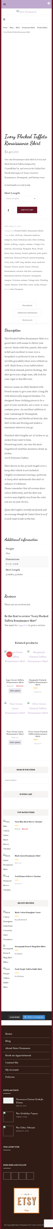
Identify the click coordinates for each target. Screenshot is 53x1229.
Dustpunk (27, 249)
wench (7, 285)
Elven (34, 249)
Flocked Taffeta (20, 231)
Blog (8, 1041)
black (15, 240)
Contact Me (11, 1062)
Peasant (8, 267)
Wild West (23, 285)
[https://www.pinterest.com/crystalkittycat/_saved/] (30, 1176)
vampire (8, 280)
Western (14, 285)
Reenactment (10, 271)
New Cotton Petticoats (25, 1127)
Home (8, 1034)
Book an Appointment (18, 1055)
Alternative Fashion (31, 235)
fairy (12, 253)
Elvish (40, 249)
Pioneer (15, 267)
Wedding (44, 280)
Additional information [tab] (27, 313)
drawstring (17, 249)
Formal (25, 253)
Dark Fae (8, 249)
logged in (23, 625)
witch (30, 285)
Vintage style (33, 280)
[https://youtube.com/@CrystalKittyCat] (22, 1176)
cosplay (22, 244)
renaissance (37, 271)
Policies (10, 1077)
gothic (44, 253)
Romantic (26, 276)
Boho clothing (38, 240)
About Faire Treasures (17, 1048)
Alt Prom (19, 235)
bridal (7, 244)
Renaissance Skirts (35, 231)
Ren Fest (27, 271)
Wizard (43, 285)
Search (45, 780)
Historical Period (21, 258)
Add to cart (27, 210)
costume (29, 244)
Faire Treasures (16, 289)
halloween (9, 258)
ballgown (8, 240)
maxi (34, 262)
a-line (11, 235)
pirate (21, 267)
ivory (7, 262)
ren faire (19, 271)
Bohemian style (25, 240)
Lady (12, 262)
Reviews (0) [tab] (27, 320)
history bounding (36, 258)
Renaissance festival (13, 276)
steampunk (36, 276)
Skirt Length (12, 193)
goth (39, 253)
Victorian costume (19, 280)
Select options (15, 691)
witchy (36, 285)
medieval (41, 262)
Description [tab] (27, 305)
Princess (35, 267)
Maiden (28, 262)
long (22, 262)
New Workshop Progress (27, 1113)
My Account (12, 1070)
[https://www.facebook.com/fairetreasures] (7, 1176)
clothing (14, 244)
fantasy (18, 253)
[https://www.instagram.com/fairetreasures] (14, 1176)
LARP (17, 262)
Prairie (28, 267)
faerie (7, 253)
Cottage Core (39, 244)
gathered (32, 253)
